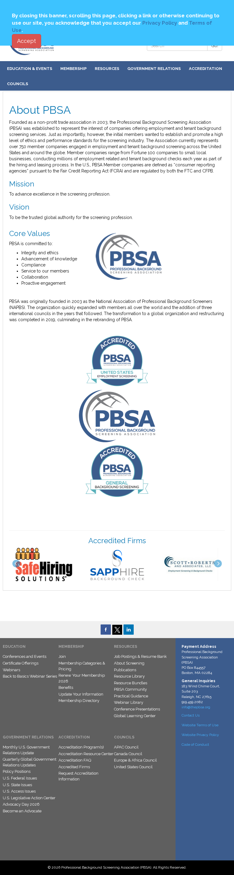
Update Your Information (80, 694)
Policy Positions (16, 771)
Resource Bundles (130, 683)
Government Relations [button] (154, 68)
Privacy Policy (159, 23)
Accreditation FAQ (74, 760)
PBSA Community (130, 689)
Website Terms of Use (200, 725)
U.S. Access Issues (19, 791)
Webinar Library (128, 702)
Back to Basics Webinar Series (30, 676)
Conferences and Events (24, 656)
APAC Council (126, 747)
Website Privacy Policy (200, 735)
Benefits (65, 687)
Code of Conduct (195, 744)
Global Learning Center (135, 716)
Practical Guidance (131, 696)
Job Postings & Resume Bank (140, 656)
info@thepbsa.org (196, 707)
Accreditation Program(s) (81, 747)
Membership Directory (78, 700)
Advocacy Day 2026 (21, 804)
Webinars (11, 670)
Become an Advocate (22, 811)
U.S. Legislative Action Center (29, 798)
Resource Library (129, 676)
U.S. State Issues (17, 785)
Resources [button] (107, 68)
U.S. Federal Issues (20, 778)
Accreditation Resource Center (85, 754)
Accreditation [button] (205, 68)
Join (62, 656)
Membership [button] (73, 68)
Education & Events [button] (29, 68)
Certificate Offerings (20, 663)
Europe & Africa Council (135, 760)
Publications (125, 670)
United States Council (133, 767)
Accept (26, 41)
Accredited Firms (74, 767)
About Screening (129, 663)
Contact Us (191, 715)
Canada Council (128, 754)
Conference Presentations (137, 709)
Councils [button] (17, 84)
